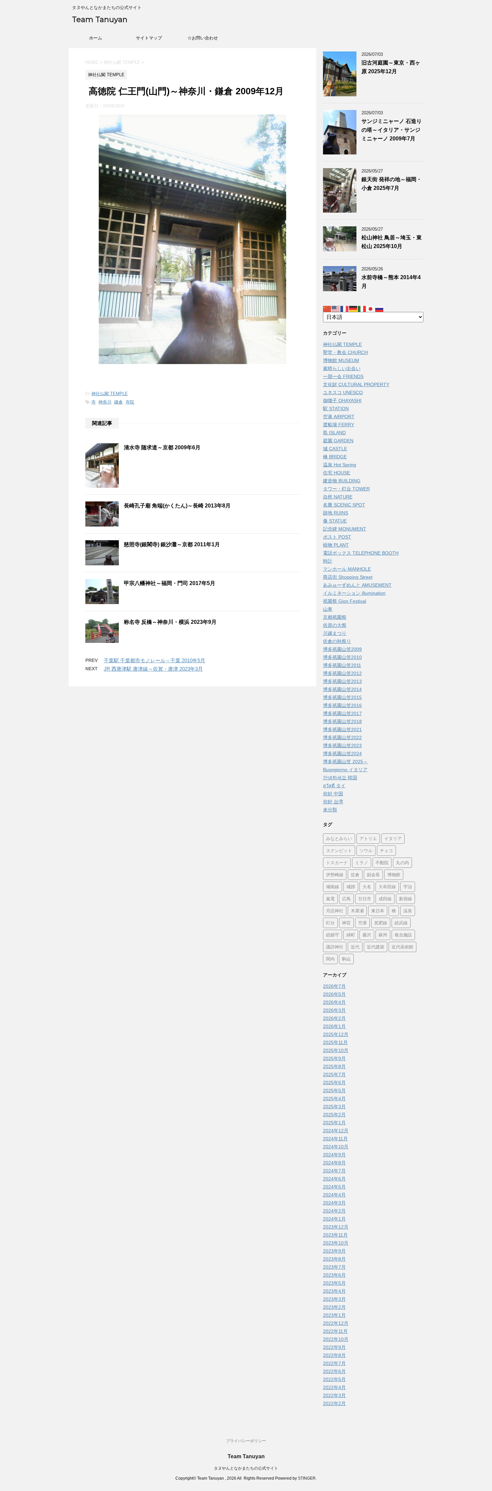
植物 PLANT (336, 545)
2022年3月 (334, 1395)
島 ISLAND (334, 432)
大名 (366, 886)
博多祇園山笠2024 (342, 753)
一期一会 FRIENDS (343, 376)
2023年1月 (334, 1315)
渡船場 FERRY (338, 424)
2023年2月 (334, 1307)
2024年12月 (335, 1130)
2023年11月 (335, 1235)
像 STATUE (335, 521)
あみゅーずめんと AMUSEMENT (357, 585)
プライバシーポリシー (246, 1441)
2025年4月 (334, 1098)
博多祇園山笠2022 (342, 737)
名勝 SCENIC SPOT (344, 504)
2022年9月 (334, 1347)
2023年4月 (334, 1291)
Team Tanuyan (100, 19)
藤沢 (366, 934)
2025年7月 (334, 1074)
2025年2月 (334, 1114)
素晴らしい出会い (341, 368)
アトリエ (368, 838)
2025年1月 (334, 1122)
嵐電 (330, 898)
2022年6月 (334, 1371)
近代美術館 (402, 946)
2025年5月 (334, 1090)
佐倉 (355, 874)
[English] (336, 308)
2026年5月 (334, 994)
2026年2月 (334, 1018)
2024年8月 (334, 1162)
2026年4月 (334, 1002)
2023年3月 (334, 1299)
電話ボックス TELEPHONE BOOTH (361, 553)
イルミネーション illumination (354, 593)
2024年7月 (334, 1170)
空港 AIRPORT (338, 416)
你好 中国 (333, 793)
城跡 (350, 886)
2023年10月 (335, 1243)
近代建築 (375, 946)
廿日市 (364, 898)
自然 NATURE (337, 496)
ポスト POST (337, 537)
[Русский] (379, 308)
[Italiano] (362, 308)
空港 (362, 922)
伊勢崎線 (334, 874)
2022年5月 (334, 1379)
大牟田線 (387, 886)
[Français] (344, 308)
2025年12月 (335, 1034)
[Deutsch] (353, 308)
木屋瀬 (357, 910)
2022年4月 (334, 1387)
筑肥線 (380, 922)
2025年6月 (334, 1082)
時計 (327, 561)
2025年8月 (334, 1066)
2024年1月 (334, 1219)
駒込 (346, 958)
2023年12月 (335, 1227)
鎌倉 (118, 402)
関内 (330, 958)
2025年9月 (334, 1058)
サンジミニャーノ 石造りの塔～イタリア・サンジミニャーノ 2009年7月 (391, 129)
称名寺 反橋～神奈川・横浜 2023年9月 (170, 622)
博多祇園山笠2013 (342, 681)
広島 (346, 898)
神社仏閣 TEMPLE (109, 393)
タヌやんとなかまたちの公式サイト (246, 1468)
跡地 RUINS (335, 512)
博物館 (393, 874)
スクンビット (339, 850)
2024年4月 (334, 1194)
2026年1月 (334, 1026)
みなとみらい (339, 838)
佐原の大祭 (334, 625)
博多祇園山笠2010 (342, 657)
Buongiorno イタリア (345, 769)
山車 (327, 609)
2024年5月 (334, 1186)
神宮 (346, 922)
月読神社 (334, 910)
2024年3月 (334, 1203)
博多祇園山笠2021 (342, 729)
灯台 (330, 922)
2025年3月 (334, 1106)
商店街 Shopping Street (348, 577)
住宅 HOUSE (336, 472)
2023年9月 (334, 1251)
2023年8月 (334, 1259)
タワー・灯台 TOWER (346, 488)
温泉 (407, 910)
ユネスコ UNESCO (343, 392)
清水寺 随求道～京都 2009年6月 (162, 447)
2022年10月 (335, 1339)
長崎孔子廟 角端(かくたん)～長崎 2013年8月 (177, 505)
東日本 (377, 910)
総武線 (401, 922)
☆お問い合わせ (202, 37)
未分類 (330, 809)
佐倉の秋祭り (337, 641)
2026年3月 (334, 1010)
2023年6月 (334, 1275)
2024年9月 (334, 1154)
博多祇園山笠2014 (342, 689)
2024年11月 (335, 1138)
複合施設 (403, 934)
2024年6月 (334, 1178)
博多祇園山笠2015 (342, 697)
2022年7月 (334, 1363)
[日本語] (370, 308)
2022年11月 (335, 1331)
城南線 (332, 886)
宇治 (407, 886)
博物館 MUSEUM (341, 360)
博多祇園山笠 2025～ (345, 761)
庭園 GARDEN (338, 440)
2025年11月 (335, 1042)
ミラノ (361, 862)
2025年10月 (335, 1050)
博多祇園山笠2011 (342, 665)
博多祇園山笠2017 (342, 713)
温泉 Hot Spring (339, 464)
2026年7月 (334, 986)
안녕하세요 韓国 (340, 777)
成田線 (385, 898)
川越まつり (334, 633)
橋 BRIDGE (335, 456)
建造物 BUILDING (341, 480)
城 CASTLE (335, 448)
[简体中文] (327, 308)
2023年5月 (334, 1283)
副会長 (373, 874)
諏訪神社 (334, 946)
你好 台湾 (333, 801)
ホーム (95, 37)
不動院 (382, 862)
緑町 (350, 934)
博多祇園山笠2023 (342, 745)
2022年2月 (334, 1403)
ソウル (366, 850)
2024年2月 (334, 1211)
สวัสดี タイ (334, 785)
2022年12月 (335, 1323)
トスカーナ (337, 862)
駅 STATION (336, 408)
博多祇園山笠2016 (342, 705)
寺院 (130, 402)
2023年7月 (334, 1267)
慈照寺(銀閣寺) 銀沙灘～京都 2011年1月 (172, 544)
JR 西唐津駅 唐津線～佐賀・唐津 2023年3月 (153, 669)
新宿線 (405, 898)
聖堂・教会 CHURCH (345, 352)
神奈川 (104, 402)
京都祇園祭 (334, 617)
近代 (355, 946)
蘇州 (383, 934)
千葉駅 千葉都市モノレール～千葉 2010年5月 (154, 660)
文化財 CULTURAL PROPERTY (356, 384)
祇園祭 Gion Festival (344, 601)
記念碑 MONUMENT (344, 529)
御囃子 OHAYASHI (342, 400)
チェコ (386, 850)
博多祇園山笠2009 (342, 649)
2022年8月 (334, 1355)
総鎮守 (332, 934)
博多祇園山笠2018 (342, 721)
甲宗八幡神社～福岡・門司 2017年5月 (169, 583)
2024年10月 (335, 1146)
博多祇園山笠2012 (342, 673)
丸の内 (402, 862)
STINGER (307, 1478)
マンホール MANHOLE (347, 569)
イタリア (393, 838)
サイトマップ (149, 37)
